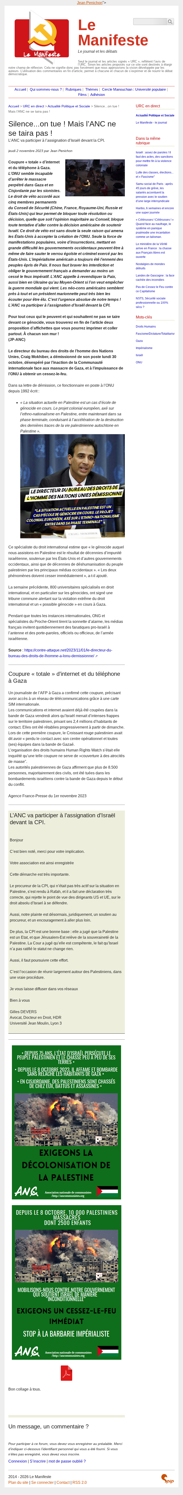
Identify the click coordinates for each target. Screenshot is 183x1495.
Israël (139, 355)
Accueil (20, 89)
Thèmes (91, 89)
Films (82, 95)
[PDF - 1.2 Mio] (66, 1373)
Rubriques (73, 89)
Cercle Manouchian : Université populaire (134, 89)
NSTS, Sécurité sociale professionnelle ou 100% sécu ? (152, 303)
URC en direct (33, 106)
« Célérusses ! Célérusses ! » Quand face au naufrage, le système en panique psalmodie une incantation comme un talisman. (155, 228)
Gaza (139, 341)
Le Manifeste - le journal (151, 122)
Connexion (17, 1461)
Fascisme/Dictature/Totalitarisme (157, 333)
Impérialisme (144, 348)
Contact (63, 1482)
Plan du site (18, 1482)
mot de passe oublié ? (67, 1461)
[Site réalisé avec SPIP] (167, 1479)
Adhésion (97, 95)
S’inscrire (38, 1461)
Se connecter (42, 1482)
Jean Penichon (89, 3)
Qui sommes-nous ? (46, 89)
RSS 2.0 (79, 1482)
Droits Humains (146, 326)
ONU (139, 362)
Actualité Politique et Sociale (69, 106)
